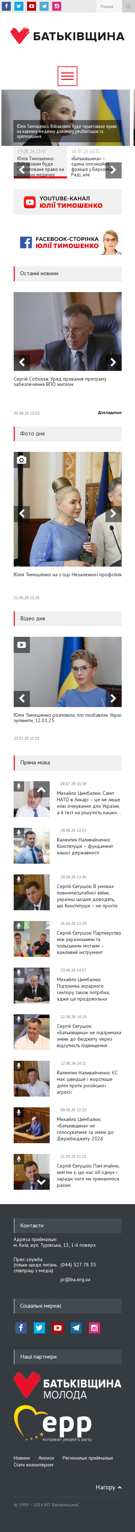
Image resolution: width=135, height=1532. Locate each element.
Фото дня (32, 433)
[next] (113, 170)
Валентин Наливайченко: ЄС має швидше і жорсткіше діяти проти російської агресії (87, 1082)
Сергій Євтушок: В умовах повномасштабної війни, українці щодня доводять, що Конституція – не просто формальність (87, 896)
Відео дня (32, 618)
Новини (22, 1458)
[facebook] (6, 6)
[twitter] (18, 6)
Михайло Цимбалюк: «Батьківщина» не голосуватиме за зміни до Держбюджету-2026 (85, 1129)
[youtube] (31, 6)
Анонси (46, 1458)
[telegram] (44, 6)
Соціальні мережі (40, 1305)
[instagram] (56, 6)
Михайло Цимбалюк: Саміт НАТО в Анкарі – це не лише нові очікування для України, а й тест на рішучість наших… (89, 803)
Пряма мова (35, 762)
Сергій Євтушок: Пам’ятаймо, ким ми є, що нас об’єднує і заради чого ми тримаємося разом (88, 1175)
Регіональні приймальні (88, 1458)
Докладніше (110, 412)
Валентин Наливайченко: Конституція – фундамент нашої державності (85, 846)
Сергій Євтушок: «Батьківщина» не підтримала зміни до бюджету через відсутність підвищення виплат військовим (89, 1036)
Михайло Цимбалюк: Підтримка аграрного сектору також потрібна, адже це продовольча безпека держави (83, 989)
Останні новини (39, 273)
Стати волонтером (33, 1464)
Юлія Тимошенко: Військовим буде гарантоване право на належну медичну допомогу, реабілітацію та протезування (40, 175)
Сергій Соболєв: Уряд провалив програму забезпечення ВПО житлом (60, 381)
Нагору (105, 1487)
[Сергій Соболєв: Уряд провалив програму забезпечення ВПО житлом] (68, 331)
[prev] (22, 170)
